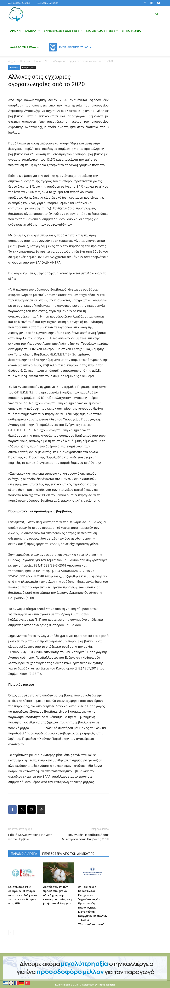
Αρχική (15, 31)
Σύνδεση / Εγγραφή (48, 2)
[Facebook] (145, 3)
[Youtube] (158, 3)
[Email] (31, 809)
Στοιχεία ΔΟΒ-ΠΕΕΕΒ (100, 31)
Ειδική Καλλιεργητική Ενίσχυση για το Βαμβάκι (30, 837)
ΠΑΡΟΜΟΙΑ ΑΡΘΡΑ (24, 854)
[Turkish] (27, 982)
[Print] (41, 809)
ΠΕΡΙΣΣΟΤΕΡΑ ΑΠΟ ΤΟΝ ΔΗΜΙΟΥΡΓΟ (68, 854)
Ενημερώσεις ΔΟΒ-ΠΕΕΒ (61, 31)
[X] (22, 809)
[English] (11, 982)
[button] (157, 14)
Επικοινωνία (131, 31)
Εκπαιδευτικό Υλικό (74, 47)
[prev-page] (10, 932)
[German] (22, 982)
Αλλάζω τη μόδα (23, 47)
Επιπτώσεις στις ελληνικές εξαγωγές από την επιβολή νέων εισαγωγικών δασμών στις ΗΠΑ (22, 895)
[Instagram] (152, 3)
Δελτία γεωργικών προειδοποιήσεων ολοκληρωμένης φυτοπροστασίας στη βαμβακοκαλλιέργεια (57, 895)
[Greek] (5, 982)
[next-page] (17, 932)
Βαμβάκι (30, 31)
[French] (16, 982)
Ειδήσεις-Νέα (41, 61)
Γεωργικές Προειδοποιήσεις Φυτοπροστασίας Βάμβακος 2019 (85, 837)
